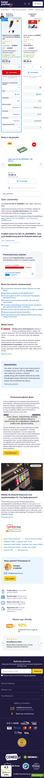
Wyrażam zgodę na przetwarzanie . (19, 675)
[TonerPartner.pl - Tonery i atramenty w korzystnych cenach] (6, 4)
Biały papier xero (23, 550)
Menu (39, 4)
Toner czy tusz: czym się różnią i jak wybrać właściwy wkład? (23, 309)
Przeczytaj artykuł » (7, 517)
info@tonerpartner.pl (15, 573)
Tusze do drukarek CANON (33, 539)
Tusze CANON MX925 (8, 240)
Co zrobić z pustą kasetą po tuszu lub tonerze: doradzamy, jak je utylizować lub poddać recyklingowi (22, 306)
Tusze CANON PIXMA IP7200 (10, 243)
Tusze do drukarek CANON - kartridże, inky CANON (20, 547)
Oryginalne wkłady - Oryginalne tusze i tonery (18, 541)
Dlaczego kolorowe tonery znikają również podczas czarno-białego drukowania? (22, 316)
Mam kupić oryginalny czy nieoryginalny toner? (18, 293)
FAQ (36, 223)
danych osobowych (30, 675)
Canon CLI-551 (39, 9)
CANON (31, 9)
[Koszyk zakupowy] (29, 3)
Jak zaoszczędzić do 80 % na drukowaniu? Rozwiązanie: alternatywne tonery (21, 297)
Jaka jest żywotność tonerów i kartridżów (16, 312)
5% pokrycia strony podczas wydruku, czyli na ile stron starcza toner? (21, 301)
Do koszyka (34, 72)
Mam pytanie (10, 578)
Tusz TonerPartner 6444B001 (13, 272)
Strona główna (5, 9)
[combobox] (22, 193)
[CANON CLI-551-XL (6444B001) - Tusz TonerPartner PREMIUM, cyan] (11, 24)
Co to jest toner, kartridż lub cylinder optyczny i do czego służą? (21, 289)
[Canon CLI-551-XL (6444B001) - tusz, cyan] (32, 24)
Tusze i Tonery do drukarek (18, 9)
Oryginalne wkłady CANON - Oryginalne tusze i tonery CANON (23, 544)
